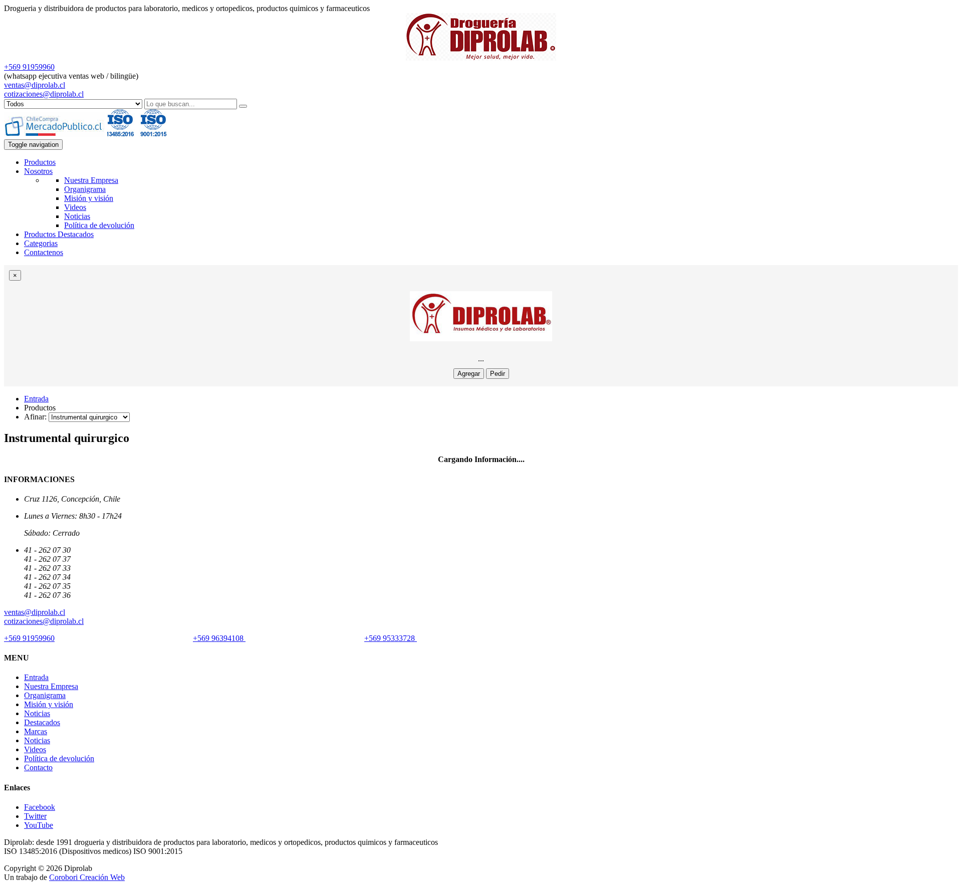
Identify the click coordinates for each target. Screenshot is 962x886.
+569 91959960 (29, 67)
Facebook (39, 807)
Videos (75, 207)
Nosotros (38, 171)
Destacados (42, 722)
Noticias (77, 216)
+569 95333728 (390, 638)
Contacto (38, 767)
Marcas (35, 731)
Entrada (36, 398)
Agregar (468, 373)
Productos (40, 162)
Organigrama (85, 189)
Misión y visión (88, 198)
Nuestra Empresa (91, 180)
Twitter (35, 816)
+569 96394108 (219, 638)
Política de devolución (99, 225)
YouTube (38, 825)
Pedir (497, 373)
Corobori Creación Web (87, 877)
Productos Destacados (59, 234)
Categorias (41, 243)
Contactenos (43, 252)
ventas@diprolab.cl (34, 85)
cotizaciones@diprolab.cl (44, 94)
